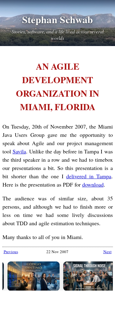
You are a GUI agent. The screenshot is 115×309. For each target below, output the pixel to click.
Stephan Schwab (57, 19)
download (93, 184)
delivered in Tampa (88, 176)
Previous (11, 251)
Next (107, 251)
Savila (19, 151)
